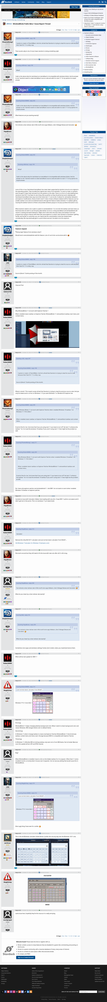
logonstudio (86, 155)
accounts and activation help (90, 144)
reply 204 (31, 583)
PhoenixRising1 (7, 42)
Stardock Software (11, 20)
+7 (7, 698)
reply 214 (32, 687)
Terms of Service (52, 999)
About (65, 971)
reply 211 (34, 442)
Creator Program (68, 983)
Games (23, 2)
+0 (7, 769)
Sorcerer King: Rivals (36, 987)
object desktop (87, 153)
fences (85, 135)
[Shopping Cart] (102, 2)
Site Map (64, 999)
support (85, 157)
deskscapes (91, 142)
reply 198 (32, 38)
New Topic (75, 7)
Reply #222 (18, 777)
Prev (66, 30)
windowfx (98, 150)
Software (16, 2)
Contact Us (66, 985)
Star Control (35, 979)
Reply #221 (18, 749)
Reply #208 (18, 282)
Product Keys (98, 977)
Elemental (34, 973)
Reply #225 (18, 910)
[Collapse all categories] (104, 32)
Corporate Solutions (6, 973)
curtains (93, 155)
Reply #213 (18, 496)
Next (75, 30)
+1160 (7, 595)
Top (78, 32)
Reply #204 (18, 121)
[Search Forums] (105, 2)
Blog (43, 2)
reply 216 (27, 615)
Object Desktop (4, 971)
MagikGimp (8, 690)
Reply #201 (18, 32)
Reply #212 (18, 436)
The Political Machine (37, 981)
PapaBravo (7, 131)
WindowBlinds (20, 20)
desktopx (86, 146)
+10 (7, 77)
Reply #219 (18, 680)
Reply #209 (18, 307)
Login (19, 10)
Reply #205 (18, 149)
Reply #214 (18, 523)
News (37, 2)
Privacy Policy (44, 999)
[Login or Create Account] (99, 2)
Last (79, 30)
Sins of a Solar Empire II (37, 977)
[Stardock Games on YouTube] (92, 91)
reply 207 (27, 358)
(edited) (54, 149)
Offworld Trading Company (38, 983)
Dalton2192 (8, 292)
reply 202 (32, 101)
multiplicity (93, 140)
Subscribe (101, 991)
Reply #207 (18, 253)
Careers (66, 977)
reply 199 (30, 65)
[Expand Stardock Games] (83, 69)
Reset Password (98, 979)
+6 (7, 299)
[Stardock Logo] (6, 2)
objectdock (86, 140)
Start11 (3, 975)
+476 (8, 271)
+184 (8, 166)
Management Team (68, 975)
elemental (95, 153)
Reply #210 (18, 352)
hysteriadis (7, 759)
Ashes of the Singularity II (38, 971)
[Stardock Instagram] (98, 91)
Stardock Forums (44, 32)
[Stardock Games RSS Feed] (99, 94)
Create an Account (99, 975)
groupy (99, 140)
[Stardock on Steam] (101, 91)
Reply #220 (18, 719)
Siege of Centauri (36, 985)
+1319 (7, 851)
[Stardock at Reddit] (88, 94)
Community (31, 2)
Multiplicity (3, 981)
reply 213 (31, 529)
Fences (2, 977)
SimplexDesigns (7, 158)
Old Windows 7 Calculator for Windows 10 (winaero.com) (32, 543)
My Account (97, 973)
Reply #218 (18, 653)
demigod (92, 150)
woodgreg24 (7, 920)
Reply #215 (18, 550)
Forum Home (7, 10)
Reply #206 (18, 225)
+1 (7, 930)
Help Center (97, 971)
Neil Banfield (7, 587)
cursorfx (86, 150)
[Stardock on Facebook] (89, 91)
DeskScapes (4, 979)
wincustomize (93, 146)
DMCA (58, 999)
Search (14, 10)
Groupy (3, 983)
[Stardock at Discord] (91, 94)
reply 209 (32, 405)
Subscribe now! (94, 83)
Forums (66, 987)
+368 (8, 50)
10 (73, 30)
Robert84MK (7, 69)
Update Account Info (99, 981)
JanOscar (7, 843)
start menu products (88, 137)
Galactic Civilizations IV (37, 975)
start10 (100, 144)
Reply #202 (18, 59)
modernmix (99, 155)
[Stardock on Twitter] (87, 91)
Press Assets (67, 981)
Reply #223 (18, 833)
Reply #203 (18, 94)
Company (67, 968)
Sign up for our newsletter (70, 991)
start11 (93, 148)
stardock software (99, 137)
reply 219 (32, 783)
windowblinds (92, 135)
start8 (85, 142)
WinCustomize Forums (46, 121)
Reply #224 (18, 872)
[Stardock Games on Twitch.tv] (95, 91)
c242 (7, 263)
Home (3, 20)
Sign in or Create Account (26, 957)
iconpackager (87, 148)
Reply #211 (18, 399)
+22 (7, 139)
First (63, 30)
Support (49, 2)
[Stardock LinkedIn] (96, 94)
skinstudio (99, 148)
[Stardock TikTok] (94, 94)
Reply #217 (18, 609)
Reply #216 (18, 577)
